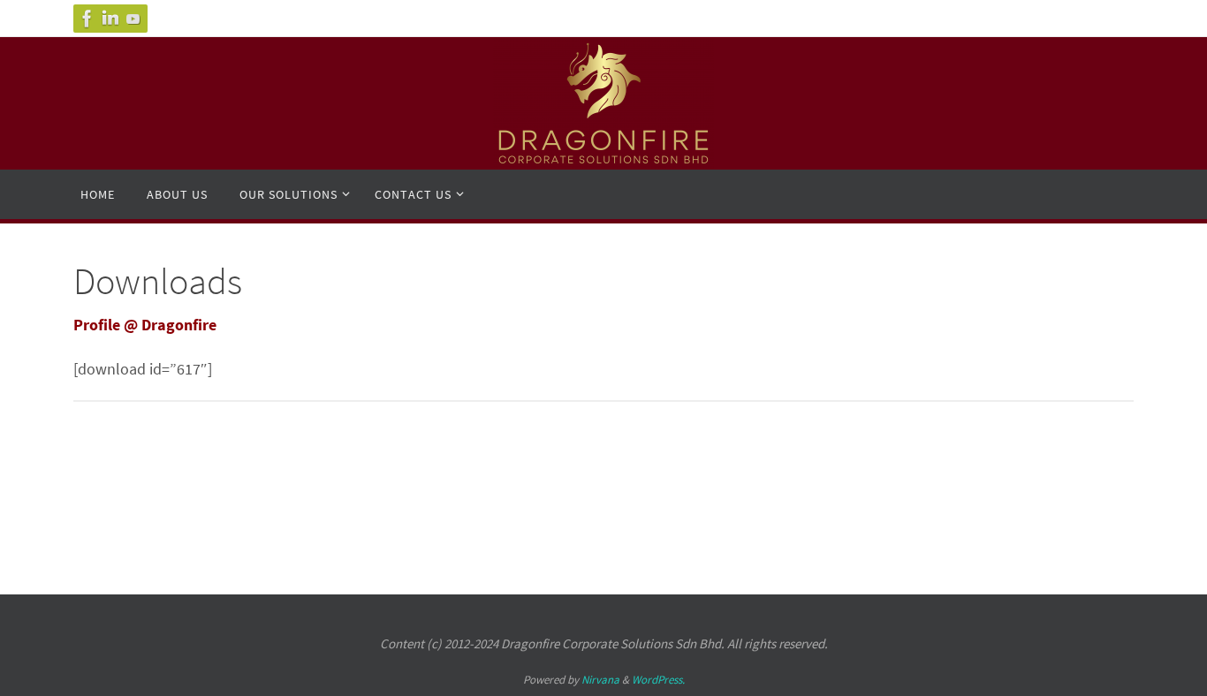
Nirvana (600, 679)
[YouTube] (133, 18)
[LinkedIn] (110, 18)
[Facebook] (87, 18)
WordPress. (658, 679)
